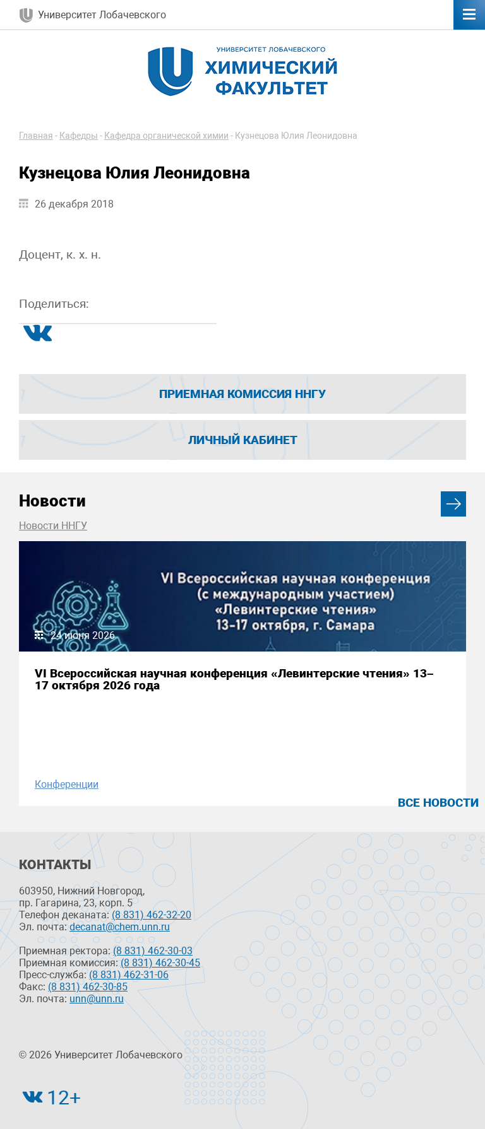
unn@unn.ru (96, 999)
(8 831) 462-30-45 (160, 963)
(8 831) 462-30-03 (153, 951)
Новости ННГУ (53, 526)
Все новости (438, 802)
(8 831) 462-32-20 (151, 915)
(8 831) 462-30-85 (88, 987)
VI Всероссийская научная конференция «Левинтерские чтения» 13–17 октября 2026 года (234, 679)
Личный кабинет (242, 440)
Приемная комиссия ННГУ (242, 394)
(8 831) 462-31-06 (129, 975)
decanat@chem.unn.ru (119, 927)
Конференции (67, 784)
